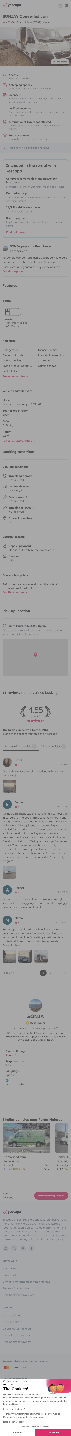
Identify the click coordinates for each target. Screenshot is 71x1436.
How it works (11, 1268)
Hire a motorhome (14, 1275)
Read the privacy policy (13, 1422)
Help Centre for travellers (18, 1294)
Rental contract (12, 1322)
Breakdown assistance (17, 1335)
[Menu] (63, 5)
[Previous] (7, 1138)
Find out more (15, 232)
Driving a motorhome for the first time (26, 1281)
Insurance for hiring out (17, 1328)
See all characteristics (18, 441)
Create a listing (12, 1315)
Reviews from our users (17, 1288)
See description (13, 271)
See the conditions (15, 592)
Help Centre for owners (17, 1341)
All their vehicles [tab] (53, 746)
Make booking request (51, 1195)
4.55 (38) (10, 22)
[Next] (46, 1138)
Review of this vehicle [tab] (20, 746)
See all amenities (14, 376)
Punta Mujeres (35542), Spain (33, 22)
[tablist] (35, 747)
